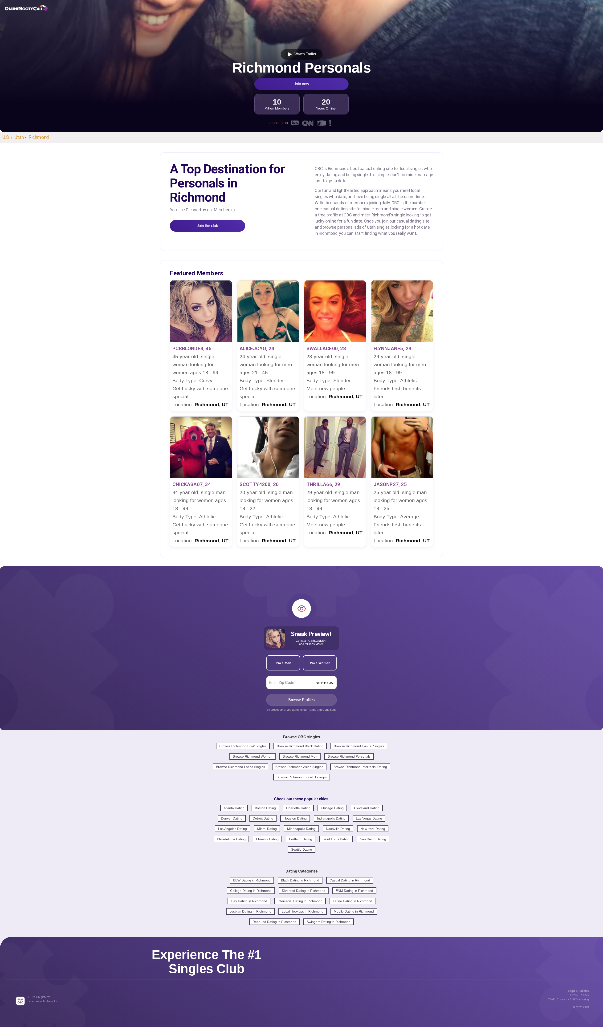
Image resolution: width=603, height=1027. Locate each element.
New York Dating (372, 829)
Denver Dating (231, 818)
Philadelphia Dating (231, 839)
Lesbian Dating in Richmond (250, 911)
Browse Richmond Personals (349, 756)
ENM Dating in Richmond (354, 891)
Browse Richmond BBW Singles (242, 746)
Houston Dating (295, 818)
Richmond (39, 137)
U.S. (6, 137)
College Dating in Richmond (251, 891)
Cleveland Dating (366, 808)
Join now (301, 84)
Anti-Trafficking (579, 999)
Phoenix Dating (267, 839)
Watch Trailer (304, 54)
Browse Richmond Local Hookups (302, 777)
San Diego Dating (373, 839)
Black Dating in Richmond (300, 880)
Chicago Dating (332, 808)
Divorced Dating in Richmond (303, 891)
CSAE (551, 999)
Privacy (584, 995)
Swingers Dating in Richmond (328, 922)
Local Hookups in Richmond (302, 911)
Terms (574, 995)
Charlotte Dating (298, 808)
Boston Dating (265, 808)
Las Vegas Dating (369, 818)
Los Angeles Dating (232, 829)
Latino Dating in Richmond (352, 901)
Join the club (207, 226)
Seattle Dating (301, 849)
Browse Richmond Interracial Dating (360, 767)
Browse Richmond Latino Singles (240, 767)
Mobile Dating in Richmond (354, 911)
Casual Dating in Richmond (350, 880)
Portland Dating (300, 839)
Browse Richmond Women (252, 756)
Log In (588, 8)
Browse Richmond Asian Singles (299, 767)
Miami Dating (267, 829)
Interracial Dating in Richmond (299, 901)
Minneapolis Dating (301, 829)
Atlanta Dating (234, 808)
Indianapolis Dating (331, 818)
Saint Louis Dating (336, 839)
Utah (19, 137)
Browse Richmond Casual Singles (359, 746)
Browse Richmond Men (300, 756)
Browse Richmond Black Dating (300, 746)
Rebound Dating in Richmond (274, 922)
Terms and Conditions (322, 709)
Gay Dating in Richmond (249, 901)
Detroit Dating (263, 818)
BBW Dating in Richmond (252, 880)
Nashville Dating (338, 829)
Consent (562, 999)
